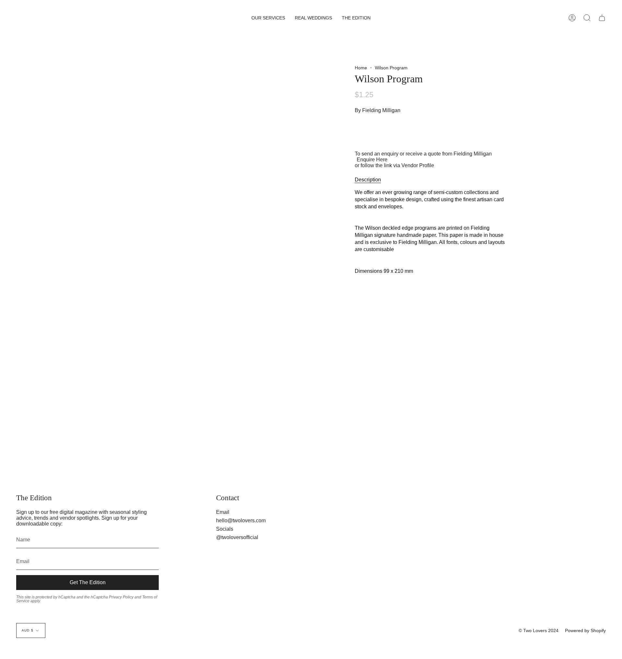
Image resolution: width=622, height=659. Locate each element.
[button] (268, 18)
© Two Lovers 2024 (539, 630)
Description (368, 179)
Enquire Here (372, 159)
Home (361, 67)
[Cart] (601, 18)
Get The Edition (88, 582)
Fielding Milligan (381, 110)
